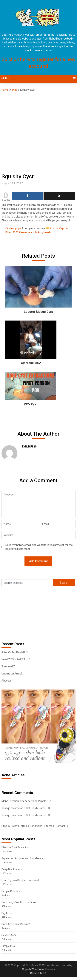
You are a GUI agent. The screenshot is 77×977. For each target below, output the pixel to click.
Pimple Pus (44, 801)
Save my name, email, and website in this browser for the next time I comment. (39, 546)
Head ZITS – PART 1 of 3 (15, 659)
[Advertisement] (38, 132)
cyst (14, 89)
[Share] (27, 196)
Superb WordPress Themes (38, 969)
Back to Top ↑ (38, 973)
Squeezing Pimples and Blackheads (22, 858)
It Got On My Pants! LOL (15, 652)
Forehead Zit (8, 666)
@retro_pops (13, 228)
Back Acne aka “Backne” (15, 924)
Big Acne (6, 913)
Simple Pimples (10, 891)
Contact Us (62, 825)
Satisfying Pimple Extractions (18, 902)
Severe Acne (9, 935)
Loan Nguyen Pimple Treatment (20, 880)
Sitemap (49, 825)
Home (5, 89)
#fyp (52, 228)
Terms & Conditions (30, 825)
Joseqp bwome (10, 808)
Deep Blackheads (11, 869)
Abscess (6, 680)
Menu (5, 78)
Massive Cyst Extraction (15, 847)
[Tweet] (59, 196)
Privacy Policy (9, 825)
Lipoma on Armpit (12, 673)
